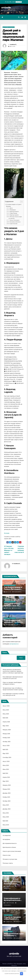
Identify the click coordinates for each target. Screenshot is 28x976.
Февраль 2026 (7, 729)
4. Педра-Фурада (13, 213)
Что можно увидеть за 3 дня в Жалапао (13, 205)
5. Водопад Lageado (14, 215)
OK (21, 973)
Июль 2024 (6, 765)
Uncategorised (7, 835)
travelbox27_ (13, 44)
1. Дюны (11, 208)
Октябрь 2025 (6, 741)
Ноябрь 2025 (6, 737)
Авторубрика (6, 839)
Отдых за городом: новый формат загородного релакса (13, 919)
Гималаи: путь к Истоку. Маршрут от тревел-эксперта (9, 550)
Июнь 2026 (6, 714)
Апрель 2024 (6, 777)
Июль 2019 (6, 824)
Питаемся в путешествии (10, 859)
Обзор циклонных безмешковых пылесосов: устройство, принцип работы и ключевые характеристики (13, 671)
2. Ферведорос (12, 209)
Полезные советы (8, 863)
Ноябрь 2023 (6, 797)
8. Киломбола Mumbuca (14, 221)
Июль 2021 (6, 813)
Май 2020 (5, 821)
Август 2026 (6, 706)
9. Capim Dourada (13, 223)
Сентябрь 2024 (7, 757)
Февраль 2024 (7, 785)
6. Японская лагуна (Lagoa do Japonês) (15, 217)
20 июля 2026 (9, 938)
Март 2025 (6, 753)
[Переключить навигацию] (25, 17)
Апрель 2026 (6, 721)
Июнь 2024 (6, 769)
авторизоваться (14, 644)
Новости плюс (7, 855)
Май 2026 (5, 717)
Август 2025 (6, 745)
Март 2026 (6, 725)
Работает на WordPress (7, 963)
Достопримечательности (8, 27)
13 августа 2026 (9, 886)
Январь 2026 (6, 733)
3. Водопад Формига (14, 211)
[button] (18, 17)
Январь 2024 (6, 789)
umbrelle (6, 7)
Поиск (4, 652)
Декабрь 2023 (6, 793)
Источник (6, 533)
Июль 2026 (6, 710)
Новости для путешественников (12, 851)
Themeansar (14, 965)
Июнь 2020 (6, 817)
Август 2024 (6, 761)
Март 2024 (6, 781)
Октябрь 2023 (6, 801)
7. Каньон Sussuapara (14, 220)
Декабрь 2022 (6, 809)
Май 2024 (5, 773)
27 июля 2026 (9, 921)
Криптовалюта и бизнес (9, 847)
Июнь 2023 (6, 805)
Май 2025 (5, 749)
